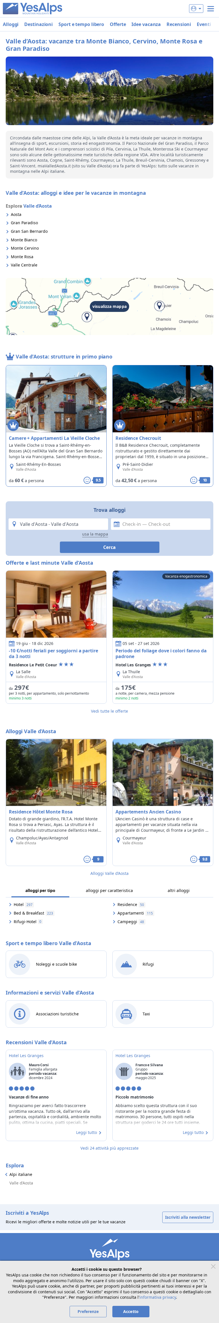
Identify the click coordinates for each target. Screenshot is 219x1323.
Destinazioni (38, 24)
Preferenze (88, 1311)
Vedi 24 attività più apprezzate (109, 1148)
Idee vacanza (146, 24)
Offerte (118, 24)
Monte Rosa (22, 256)
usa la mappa (95, 534)
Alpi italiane (20, 1174)
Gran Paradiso (24, 222)
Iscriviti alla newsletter (188, 1217)
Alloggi (11, 24)
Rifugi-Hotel (27, 921)
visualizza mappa (109, 306)
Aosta (16, 214)
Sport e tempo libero (81, 24)
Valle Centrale (24, 265)
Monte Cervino (25, 248)
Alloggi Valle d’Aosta (109, 873)
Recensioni (179, 24)
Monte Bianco (24, 239)
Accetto (131, 1311)
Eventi (204, 24)
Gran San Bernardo (29, 231)
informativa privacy (157, 1297)
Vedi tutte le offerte (109, 711)
